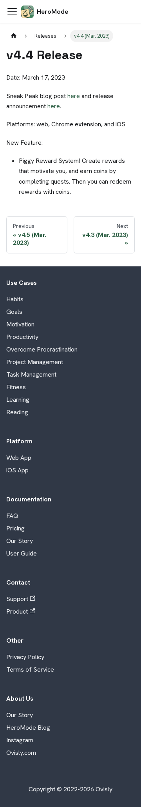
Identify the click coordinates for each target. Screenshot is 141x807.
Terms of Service (30, 669)
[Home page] (13, 36)
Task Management (31, 374)
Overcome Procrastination (42, 349)
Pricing (15, 528)
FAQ (12, 516)
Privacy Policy (25, 657)
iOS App (17, 470)
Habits (15, 299)
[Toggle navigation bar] (12, 12)
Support (17, 599)
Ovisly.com (21, 753)
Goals (14, 312)
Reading (17, 412)
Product (17, 611)
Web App (18, 458)
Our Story (19, 541)
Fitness (16, 387)
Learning (17, 399)
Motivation (20, 324)
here (73, 96)
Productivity (22, 337)
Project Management (34, 362)
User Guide (21, 553)
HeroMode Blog (28, 727)
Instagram (19, 740)
